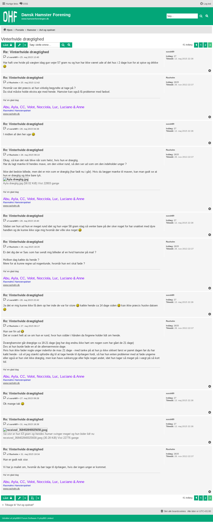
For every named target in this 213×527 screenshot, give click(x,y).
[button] (196, 45)
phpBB (16, 518)
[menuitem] (23, 3)
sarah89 (170, 51)
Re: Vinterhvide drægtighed (26, 52)
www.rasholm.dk (11, 114)
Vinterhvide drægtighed (22, 39)
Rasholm (170, 77)
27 (175, 56)
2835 (176, 82)
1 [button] (201, 45)
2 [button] (205, 45)
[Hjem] (11, 16)
